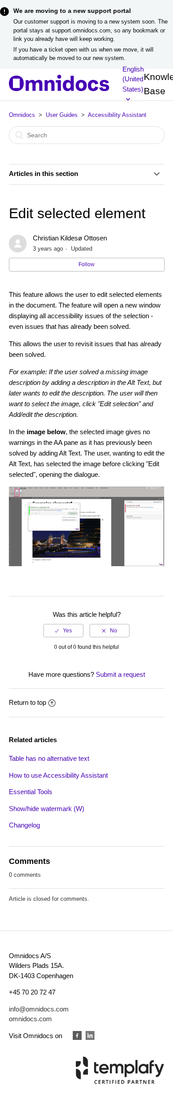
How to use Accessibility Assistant (58, 775)
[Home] (59, 88)
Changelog (24, 825)
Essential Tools (30, 791)
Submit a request (120, 674)
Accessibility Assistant (117, 115)
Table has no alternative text (49, 758)
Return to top (27, 702)
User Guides (62, 115)
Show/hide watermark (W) (46, 808)
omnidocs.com (30, 1019)
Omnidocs (22, 115)
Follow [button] (86, 264)
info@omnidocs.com (39, 1009)
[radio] (63, 630)
